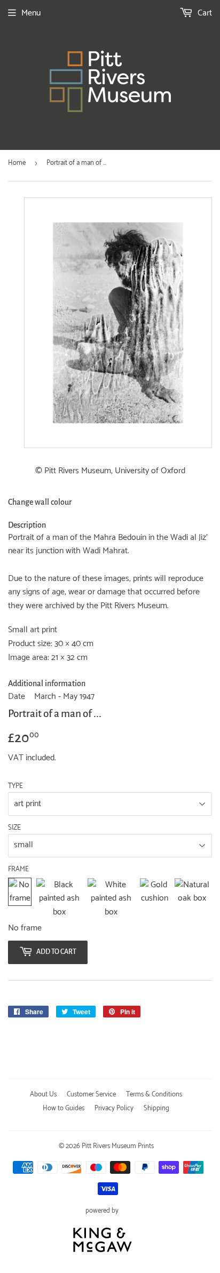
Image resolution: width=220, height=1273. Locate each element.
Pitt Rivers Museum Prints (118, 1146)
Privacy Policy (114, 1108)
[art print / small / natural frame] (192, 899)
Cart (203, 13)
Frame (18, 869)
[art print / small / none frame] (20, 899)
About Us (43, 1094)
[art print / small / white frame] (111, 899)
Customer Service (91, 1094)
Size (14, 828)
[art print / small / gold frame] (154, 899)
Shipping (156, 1108)
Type (15, 786)
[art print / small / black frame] (59, 899)
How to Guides (63, 1108)
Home (17, 163)
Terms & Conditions (154, 1094)
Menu (31, 13)
